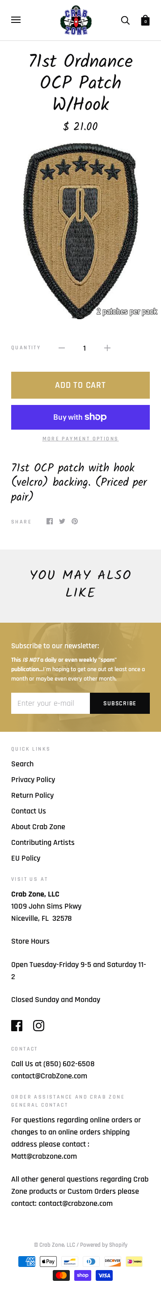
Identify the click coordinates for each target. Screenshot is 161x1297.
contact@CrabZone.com (49, 1076)
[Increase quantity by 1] (107, 348)
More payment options (80, 438)
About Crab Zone (38, 827)
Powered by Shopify (103, 1245)
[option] (80, 231)
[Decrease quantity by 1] (62, 348)
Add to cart (80, 385)
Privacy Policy (33, 779)
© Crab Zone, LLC (54, 1245)
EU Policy (25, 858)
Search (22, 764)
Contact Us (28, 811)
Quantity (26, 347)
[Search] (125, 20)
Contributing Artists (43, 842)
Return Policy (32, 795)
